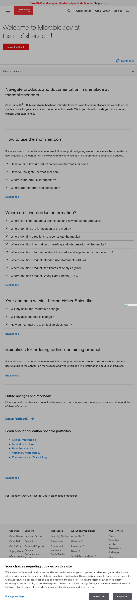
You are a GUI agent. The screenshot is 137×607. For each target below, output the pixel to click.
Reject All (122, 596)
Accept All (99, 596)
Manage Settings (14, 596)
